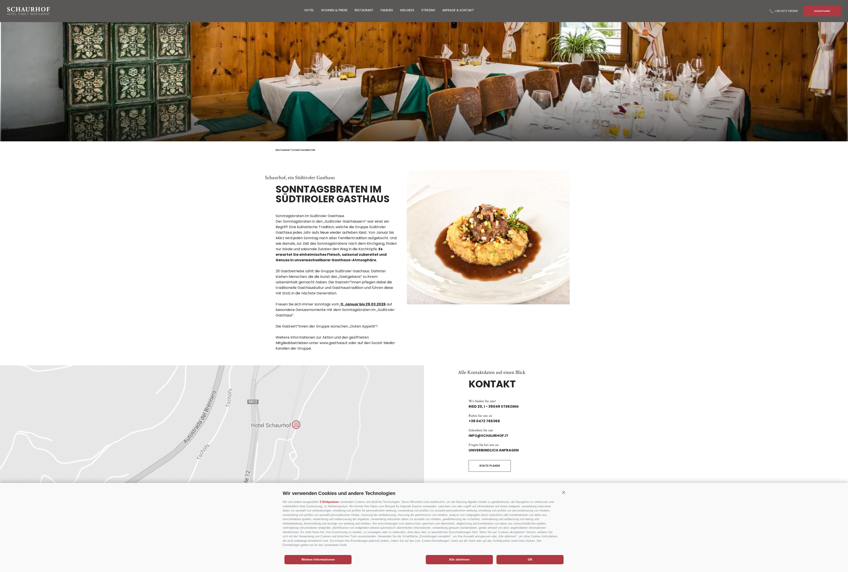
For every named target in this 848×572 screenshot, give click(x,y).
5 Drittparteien (329, 502)
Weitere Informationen (318, 559)
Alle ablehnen (459, 559)
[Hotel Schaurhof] (28, 11)
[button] (563, 492)
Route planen (489, 466)
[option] (424, 81)
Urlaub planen (822, 11)
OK (530, 559)
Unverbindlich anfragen (494, 450)
